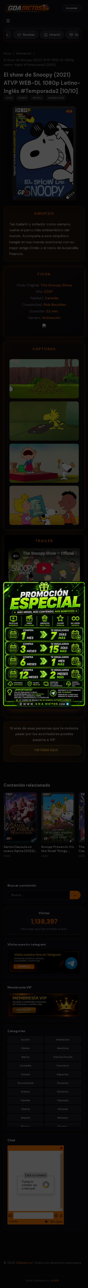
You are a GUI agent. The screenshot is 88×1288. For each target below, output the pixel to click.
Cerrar (82, 585)
